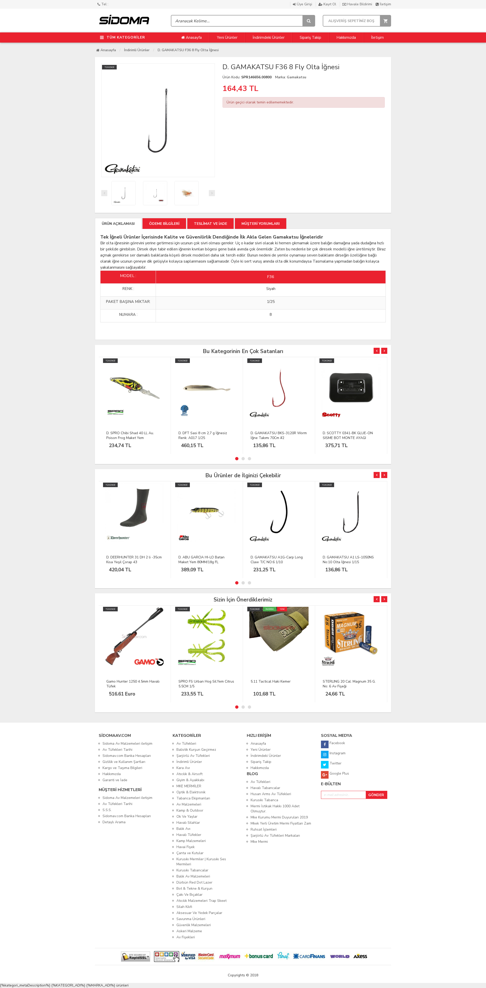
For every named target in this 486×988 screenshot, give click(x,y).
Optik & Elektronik (191, 792)
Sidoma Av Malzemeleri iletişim (127, 743)
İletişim (385, 4)
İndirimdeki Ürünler (269, 37)
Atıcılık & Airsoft (189, 774)
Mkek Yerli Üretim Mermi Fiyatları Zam (281, 823)
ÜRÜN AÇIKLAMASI (118, 223)
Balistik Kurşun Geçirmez (196, 749)
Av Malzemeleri (188, 804)
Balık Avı (183, 828)
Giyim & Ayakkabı (190, 780)
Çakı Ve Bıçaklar (189, 894)
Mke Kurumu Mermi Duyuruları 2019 (279, 817)
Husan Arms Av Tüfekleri (271, 794)
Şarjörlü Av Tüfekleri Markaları (275, 835)
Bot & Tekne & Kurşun (194, 888)
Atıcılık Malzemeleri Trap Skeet (201, 900)
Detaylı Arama (114, 822)
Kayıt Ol (329, 4)
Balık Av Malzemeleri (193, 876)
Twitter (335, 763)
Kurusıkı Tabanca (264, 800)
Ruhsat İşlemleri (264, 829)
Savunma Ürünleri (190, 919)
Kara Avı (183, 767)
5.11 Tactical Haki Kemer (271, 681)
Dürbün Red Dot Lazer (194, 882)
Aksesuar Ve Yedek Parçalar (199, 912)
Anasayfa (193, 37)
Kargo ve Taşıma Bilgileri (122, 767)
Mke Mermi (259, 841)
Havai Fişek (185, 847)
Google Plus (339, 773)
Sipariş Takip (310, 37)
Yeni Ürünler (227, 37)
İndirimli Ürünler (137, 50)
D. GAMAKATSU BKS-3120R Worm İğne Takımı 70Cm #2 (279, 435)
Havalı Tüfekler (188, 834)
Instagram (337, 753)
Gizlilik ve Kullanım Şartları (124, 761)
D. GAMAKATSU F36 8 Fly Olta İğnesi (188, 50)
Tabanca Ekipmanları (193, 798)
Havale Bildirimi (359, 4)
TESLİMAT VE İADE (210, 223)
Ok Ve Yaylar (186, 816)
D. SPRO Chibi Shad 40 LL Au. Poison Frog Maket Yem (130, 435)
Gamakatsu (296, 77)
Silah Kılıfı (184, 906)
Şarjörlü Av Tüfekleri (193, 755)
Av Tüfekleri (186, 743)
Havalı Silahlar (188, 822)
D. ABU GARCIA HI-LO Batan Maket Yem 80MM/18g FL (201, 559)
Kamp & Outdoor (189, 810)
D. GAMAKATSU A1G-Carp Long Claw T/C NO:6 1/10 (277, 559)
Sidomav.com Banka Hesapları (127, 755)
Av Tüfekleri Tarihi (117, 749)
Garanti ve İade (115, 780)
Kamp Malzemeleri (191, 840)
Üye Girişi (304, 4)
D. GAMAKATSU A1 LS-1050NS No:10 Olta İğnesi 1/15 (348, 559)
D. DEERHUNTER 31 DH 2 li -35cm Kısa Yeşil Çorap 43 (134, 559)
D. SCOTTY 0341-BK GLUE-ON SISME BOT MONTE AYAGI (348, 435)
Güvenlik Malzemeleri (193, 925)
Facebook (337, 743)
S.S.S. (107, 810)
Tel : (104, 4)
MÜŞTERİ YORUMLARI (260, 223)
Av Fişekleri (185, 937)
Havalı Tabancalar (265, 787)
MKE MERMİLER (188, 786)
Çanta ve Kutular (190, 853)
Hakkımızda (346, 37)
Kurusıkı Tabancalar (192, 870)
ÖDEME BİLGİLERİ (164, 223)
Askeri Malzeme (189, 931)
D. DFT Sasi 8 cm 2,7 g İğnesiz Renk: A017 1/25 (202, 435)
